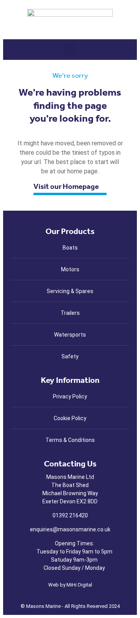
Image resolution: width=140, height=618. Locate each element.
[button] (70, 49)
